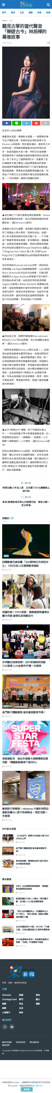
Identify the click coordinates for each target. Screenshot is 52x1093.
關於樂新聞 (7, 1042)
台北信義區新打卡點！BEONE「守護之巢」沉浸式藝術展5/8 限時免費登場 (33, 928)
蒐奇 (13, 12)
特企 (21, 1003)
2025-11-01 (21, 921)
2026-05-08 (21, 905)
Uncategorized (9, 999)
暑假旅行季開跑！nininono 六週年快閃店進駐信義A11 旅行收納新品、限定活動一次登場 (25, 812)
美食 (39, 12)
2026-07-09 (7, 570)
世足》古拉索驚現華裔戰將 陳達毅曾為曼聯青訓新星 (32, 887)
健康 (31, 12)
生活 (22, 12)
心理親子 (6, 1012)
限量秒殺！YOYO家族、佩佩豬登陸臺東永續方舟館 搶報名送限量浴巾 (25, 613)
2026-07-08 (7, 620)
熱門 (4, 12)
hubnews (6, 994)
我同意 (27, 1089)
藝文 (38, 999)
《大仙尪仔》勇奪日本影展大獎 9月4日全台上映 (32, 837)
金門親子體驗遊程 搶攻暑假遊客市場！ (24, 712)
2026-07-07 (21, 842)
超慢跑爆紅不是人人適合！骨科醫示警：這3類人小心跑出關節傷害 (32, 900)
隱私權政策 (34, 1042)
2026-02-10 (21, 946)
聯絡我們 (6, 1045)
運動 (38, 1003)
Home (4, 20)
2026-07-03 (21, 867)
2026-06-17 (21, 892)
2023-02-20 (7, 42)
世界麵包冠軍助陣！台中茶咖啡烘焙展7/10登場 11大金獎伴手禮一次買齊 (23, 664)
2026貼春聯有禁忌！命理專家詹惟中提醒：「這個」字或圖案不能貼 (32, 941)
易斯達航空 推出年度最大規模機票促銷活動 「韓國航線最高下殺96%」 (25, 760)
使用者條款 (20, 1042)
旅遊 (48, 12)
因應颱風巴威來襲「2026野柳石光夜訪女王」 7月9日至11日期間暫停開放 (25, 563)
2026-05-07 (21, 933)
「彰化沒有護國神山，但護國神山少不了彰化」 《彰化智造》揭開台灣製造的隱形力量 (32, 914)
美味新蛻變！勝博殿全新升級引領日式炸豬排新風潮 (32, 862)
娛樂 (4, 1008)
